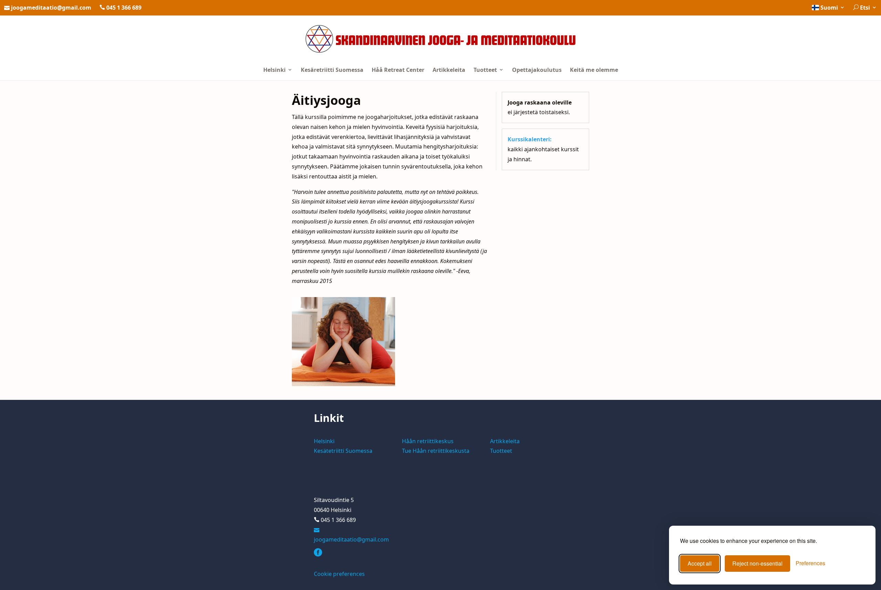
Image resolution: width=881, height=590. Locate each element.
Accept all (700, 563)
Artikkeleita (449, 70)
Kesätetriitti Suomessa (343, 451)
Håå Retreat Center (398, 70)
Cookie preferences (339, 574)
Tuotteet (486, 70)
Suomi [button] (829, 7)
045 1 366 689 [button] (123, 7)
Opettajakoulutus (537, 70)
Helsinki (275, 70)
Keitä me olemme (594, 70)
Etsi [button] (865, 7)
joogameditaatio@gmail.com (51, 7)
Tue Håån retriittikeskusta (435, 451)
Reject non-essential (757, 563)
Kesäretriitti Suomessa (332, 70)
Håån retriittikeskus (428, 441)
